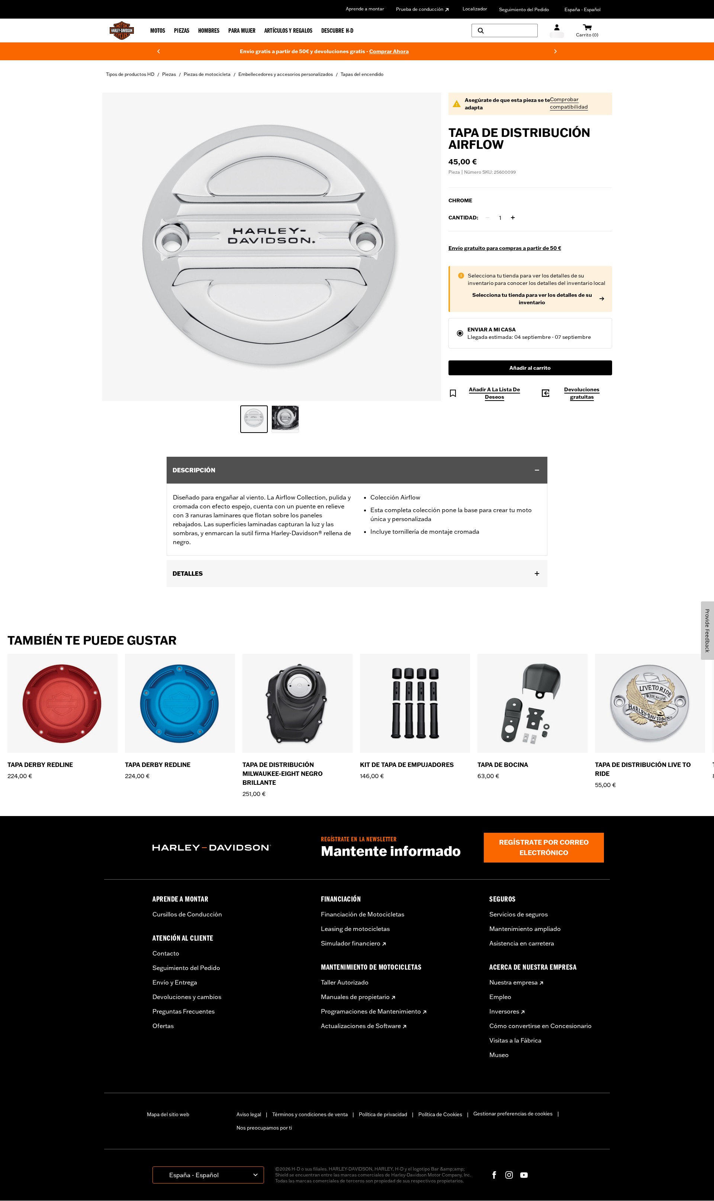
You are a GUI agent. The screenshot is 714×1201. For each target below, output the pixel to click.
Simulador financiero (350, 943)
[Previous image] (117, 246)
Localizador (475, 9)
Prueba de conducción (419, 9)
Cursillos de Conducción (187, 914)
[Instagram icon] (509, 1175)
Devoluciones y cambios (186, 997)
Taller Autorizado (345, 982)
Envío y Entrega (174, 982)
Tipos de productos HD (130, 74)
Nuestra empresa (513, 982)
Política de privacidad (383, 1114)
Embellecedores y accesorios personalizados (285, 74)
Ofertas (163, 1026)
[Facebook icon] (494, 1175)
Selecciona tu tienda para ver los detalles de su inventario (532, 299)
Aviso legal (249, 1114)
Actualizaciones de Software (361, 1026)
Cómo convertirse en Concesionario (540, 1026)
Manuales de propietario (355, 997)
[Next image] (426, 246)
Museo (499, 1055)
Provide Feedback (707, 630)
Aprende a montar (365, 9)
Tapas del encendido (362, 74)
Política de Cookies (440, 1114)
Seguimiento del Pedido (524, 9)
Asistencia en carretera (521, 943)
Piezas (169, 74)
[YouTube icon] (524, 1175)
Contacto (165, 953)
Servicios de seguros (518, 914)
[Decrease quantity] (487, 217)
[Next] (555, 51)
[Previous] (158, 51)
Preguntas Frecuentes (183, 1011)
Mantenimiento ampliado (525, 928)
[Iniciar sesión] (557, 30)
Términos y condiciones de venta (310, 1114)
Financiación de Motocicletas (362, 914)
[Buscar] (505, 30)
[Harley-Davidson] (231, 848)
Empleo (500, 997)
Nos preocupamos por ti (264, 1128)
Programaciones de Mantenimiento (371, 1011)
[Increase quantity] (513, 217)
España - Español (583, 9)
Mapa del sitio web (168, 1114)
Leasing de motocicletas (355, 928)
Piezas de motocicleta (207, 74)
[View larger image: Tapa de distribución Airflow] (271, 246)
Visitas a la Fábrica (515, 1040)
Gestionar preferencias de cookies (513, 1114)
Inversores (504, 1011)
